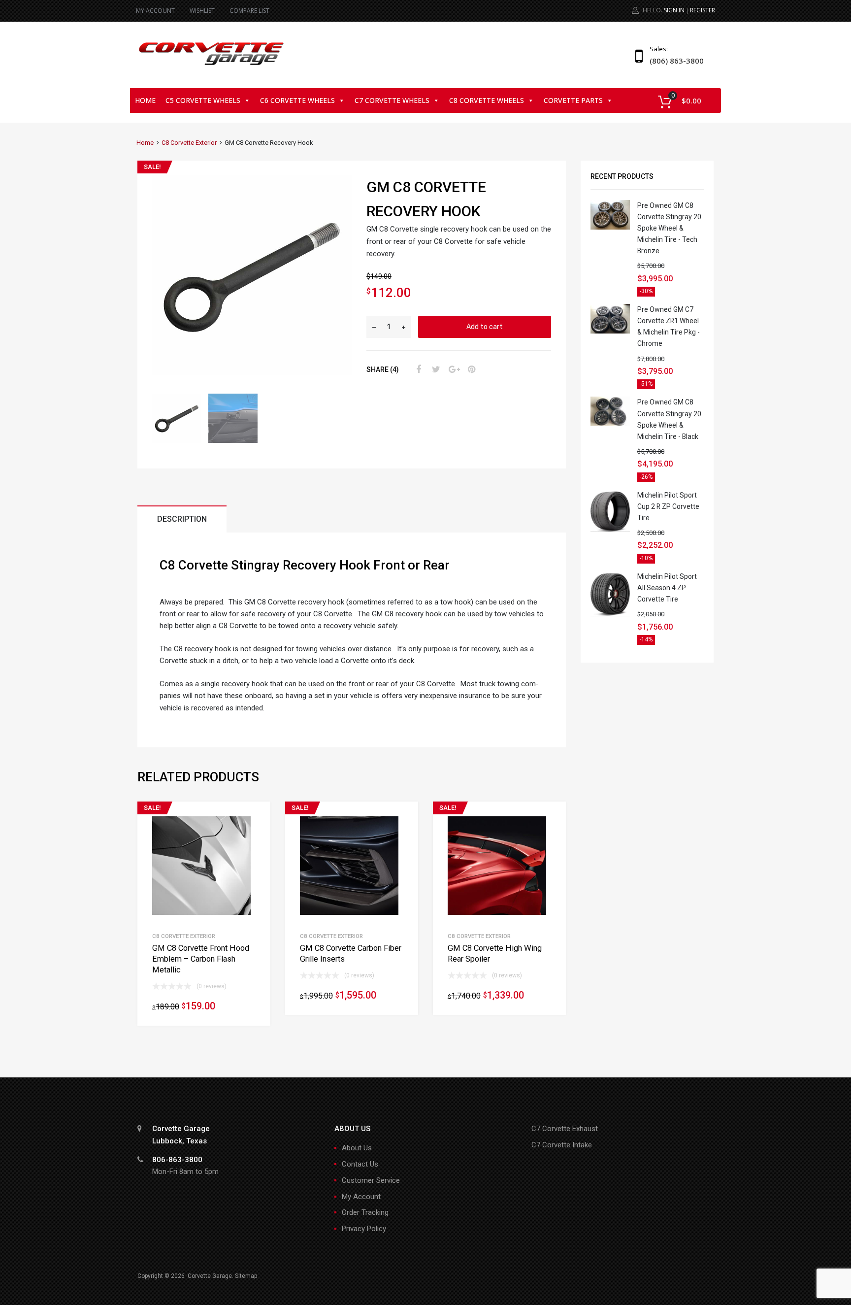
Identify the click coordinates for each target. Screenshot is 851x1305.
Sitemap (246, 1275)
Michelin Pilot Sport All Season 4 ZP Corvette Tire (667, 587)
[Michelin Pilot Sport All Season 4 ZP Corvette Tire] (610, 614)
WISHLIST (202, 10)
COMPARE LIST (249, 10)
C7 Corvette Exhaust (564, 1128)
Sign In (674, 10)
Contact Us (360, 1164)
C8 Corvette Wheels (486, 100)
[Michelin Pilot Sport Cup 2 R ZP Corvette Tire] (610, 530)
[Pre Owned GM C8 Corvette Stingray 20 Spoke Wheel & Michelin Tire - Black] (610, 424)
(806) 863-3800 (674, 61)
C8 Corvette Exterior (189, 142)
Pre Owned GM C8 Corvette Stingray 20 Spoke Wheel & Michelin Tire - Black (669, 419)
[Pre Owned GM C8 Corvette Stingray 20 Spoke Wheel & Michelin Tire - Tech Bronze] (610, 227)
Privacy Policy (364, 1228)
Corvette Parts (573, 100)
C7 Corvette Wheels (392, 100)
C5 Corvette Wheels (202, 100)
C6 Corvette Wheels (297, 100)
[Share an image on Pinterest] (470, 369)
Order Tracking (365, 1212)
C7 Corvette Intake (561, 1144)
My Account (361, 1196)
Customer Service (371, 1180)
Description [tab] (182, 519)
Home (145, 100)
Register (702, 10)
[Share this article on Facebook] (417, 369)
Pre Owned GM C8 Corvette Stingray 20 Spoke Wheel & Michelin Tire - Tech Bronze (669, 228)
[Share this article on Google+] (452, 369)
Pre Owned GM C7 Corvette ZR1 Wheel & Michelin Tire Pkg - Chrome (668, 326)
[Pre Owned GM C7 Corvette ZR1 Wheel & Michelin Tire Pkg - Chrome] (610, 331)
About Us (357, 1147)
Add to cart (484, 327)
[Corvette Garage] (211, 66)
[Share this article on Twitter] (434, 369)
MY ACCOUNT (155, 10)
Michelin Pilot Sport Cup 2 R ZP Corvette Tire (668, 506)
